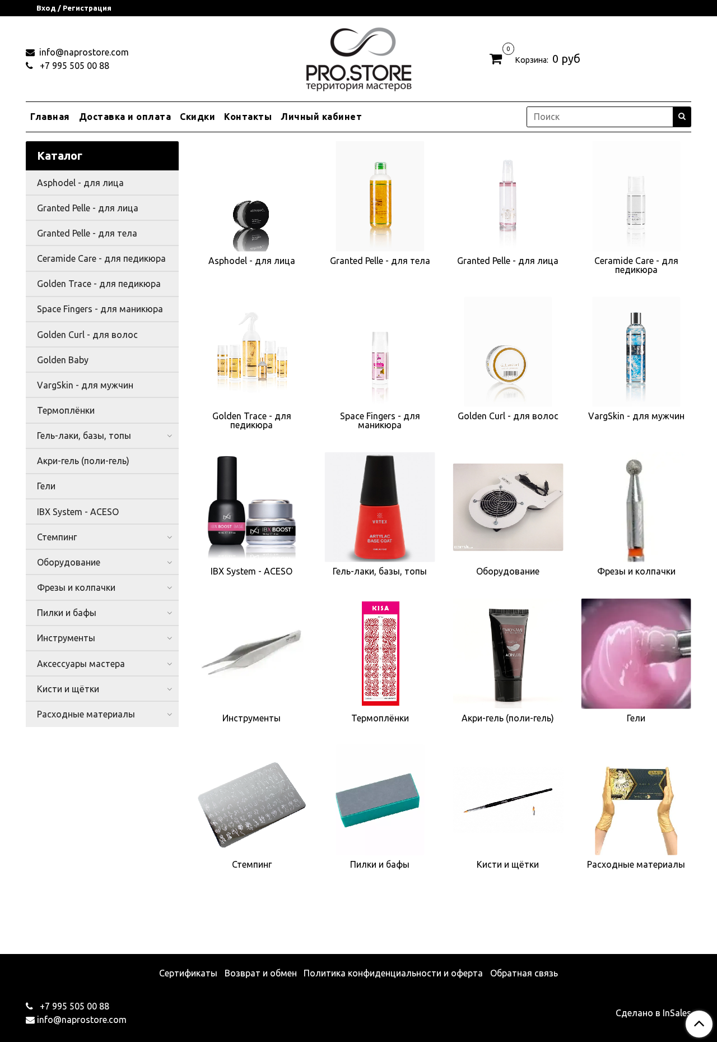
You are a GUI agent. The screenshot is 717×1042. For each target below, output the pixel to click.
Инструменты (66, 638)
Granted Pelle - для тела (87, 233)
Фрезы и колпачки (76, 587)
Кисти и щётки (68, 689)
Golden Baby (63, 360)
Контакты (248, 117)
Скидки (197, 117)
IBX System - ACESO (78, 512)
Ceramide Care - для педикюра (101, 258)
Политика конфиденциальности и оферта (393, 973)
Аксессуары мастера (81, 664)
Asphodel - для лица (80, 183)
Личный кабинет (321, 117)
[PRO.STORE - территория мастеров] (358, 56)
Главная (50, 117)
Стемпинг (57, 537)
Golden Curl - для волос (87, 335)
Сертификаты (188, 973)
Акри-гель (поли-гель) (83, 461)
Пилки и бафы (66, 613)
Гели (46, 486)
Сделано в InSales (653, 1012)
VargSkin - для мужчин (85, 385)
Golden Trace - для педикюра (99, 284)
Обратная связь (524, 973)
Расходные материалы (86, 714)
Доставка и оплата (125, 117)
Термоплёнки (66, 410)
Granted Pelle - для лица (87, 208)
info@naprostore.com (83, 52)
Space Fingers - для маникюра (100, 309)
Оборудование (68, 562)
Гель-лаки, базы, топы (84, 435)
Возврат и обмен (261, 973)
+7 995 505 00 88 (73, 66)
